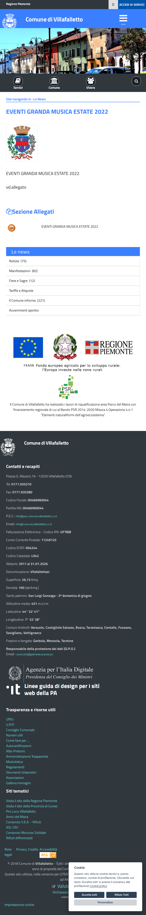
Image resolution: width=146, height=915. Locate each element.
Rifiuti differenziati (19, 837)
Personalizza (105, 902)
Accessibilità (48, 849)
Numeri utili (14, 735)
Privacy (21, 849)
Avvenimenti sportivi (23, 310)
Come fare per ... (17, 740)
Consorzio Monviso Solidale (26, 832)
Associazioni (15, 777)
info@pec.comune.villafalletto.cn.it (36, 516)
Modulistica (14, 761)
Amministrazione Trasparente (27, 756)
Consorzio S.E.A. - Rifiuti (23, 822)
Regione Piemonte (18, 4)
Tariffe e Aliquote (20, 290)
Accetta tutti (89, 894)
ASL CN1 (12, 827)
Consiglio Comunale (20, 729)
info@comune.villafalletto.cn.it (34, 524)
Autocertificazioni (18, 745)
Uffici (10, 719)
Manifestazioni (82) (23, 270)
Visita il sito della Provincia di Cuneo (32, 806)
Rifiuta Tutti (122, 894)
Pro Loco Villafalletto (21, 811)
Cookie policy (98, 886)
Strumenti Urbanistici (21, 772)
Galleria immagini (18, 783)
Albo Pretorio (15, 751)
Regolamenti (15, 767)
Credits (33, 849)
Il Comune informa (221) (26, 300)
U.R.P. (10, 724)
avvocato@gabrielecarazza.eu (34, 654)
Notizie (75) (17, 261)
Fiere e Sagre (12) (21, 280)
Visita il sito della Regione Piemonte (31, 800)
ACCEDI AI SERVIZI (131, 4)
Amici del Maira (17, 816)
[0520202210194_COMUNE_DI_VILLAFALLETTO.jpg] (12, 227)
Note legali (8, 852)
